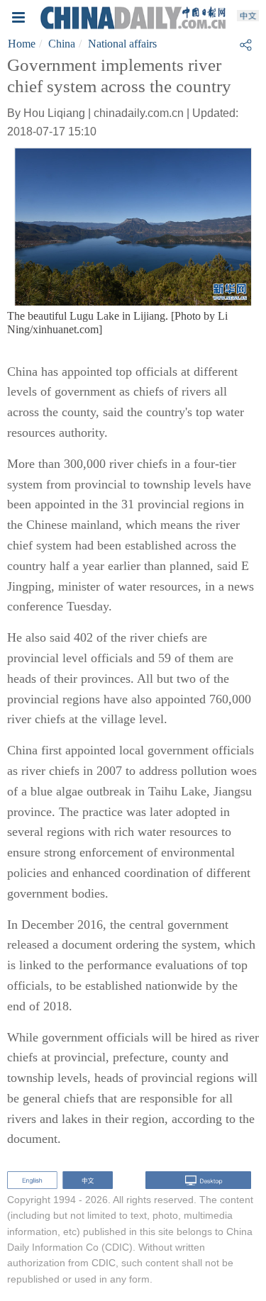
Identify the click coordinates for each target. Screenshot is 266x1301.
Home (21, 44)
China (61, 44)
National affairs (122, 44)
